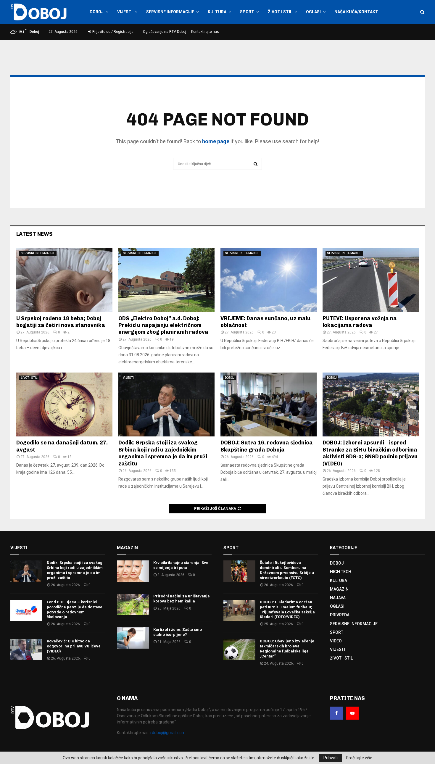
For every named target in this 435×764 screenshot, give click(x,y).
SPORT (247, 11)
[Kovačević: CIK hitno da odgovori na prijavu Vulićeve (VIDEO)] (26, 649)
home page (215, 141)
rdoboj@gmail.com (168, 732)
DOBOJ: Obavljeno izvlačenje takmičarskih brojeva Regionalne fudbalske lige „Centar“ (287, 648)
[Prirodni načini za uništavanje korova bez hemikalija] (133, 604)
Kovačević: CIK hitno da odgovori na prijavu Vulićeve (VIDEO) (74, 646)
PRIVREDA (339, 615)
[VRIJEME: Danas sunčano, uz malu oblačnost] (268, 280)
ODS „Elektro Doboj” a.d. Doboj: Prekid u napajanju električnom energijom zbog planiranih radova (163, 325)
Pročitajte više (359, 758)
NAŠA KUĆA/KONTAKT (356, 11)
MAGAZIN (339, 589)
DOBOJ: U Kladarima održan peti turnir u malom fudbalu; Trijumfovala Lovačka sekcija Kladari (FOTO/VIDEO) (287, 609)
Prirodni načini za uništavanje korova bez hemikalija (181, 598)
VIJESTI (125, 11)
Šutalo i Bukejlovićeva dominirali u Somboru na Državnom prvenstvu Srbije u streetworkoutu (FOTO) (287, 570)
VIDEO (336, 641)
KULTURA (217, 11)
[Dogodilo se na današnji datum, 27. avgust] (64, 405)
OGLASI (313, 11)
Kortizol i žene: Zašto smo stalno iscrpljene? (177, 632)
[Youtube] (352, 713)
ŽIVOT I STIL (280, 11)
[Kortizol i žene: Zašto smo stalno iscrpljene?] (133, 638)
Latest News (34, 234)
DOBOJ (97, 11)
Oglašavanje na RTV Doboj (164, 32)
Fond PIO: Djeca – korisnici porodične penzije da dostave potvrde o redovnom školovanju (74, 609)
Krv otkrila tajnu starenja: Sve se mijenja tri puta (180, 565)
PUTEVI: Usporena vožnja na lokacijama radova (360, 321)
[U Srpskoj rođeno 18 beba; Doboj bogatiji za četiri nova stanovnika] (64, 280)
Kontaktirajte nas (205, 32)
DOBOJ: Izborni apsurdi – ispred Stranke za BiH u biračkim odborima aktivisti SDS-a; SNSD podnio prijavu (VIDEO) (370, 453)
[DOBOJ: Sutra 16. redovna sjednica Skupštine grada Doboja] (268, 405)
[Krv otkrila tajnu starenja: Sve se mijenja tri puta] (133, 571)
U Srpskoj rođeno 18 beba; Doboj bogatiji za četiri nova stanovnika (60, 321)
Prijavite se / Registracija (112, 32)
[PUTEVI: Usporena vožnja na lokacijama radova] (371, 280)
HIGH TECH (340, 571)
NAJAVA (338, 597)
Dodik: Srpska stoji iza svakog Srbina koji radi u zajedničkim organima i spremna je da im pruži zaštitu (162, 453)
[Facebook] (336, 713)
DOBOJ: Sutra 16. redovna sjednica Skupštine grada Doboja (266, 446)
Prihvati (330, 757)
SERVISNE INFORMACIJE (170, 11)
